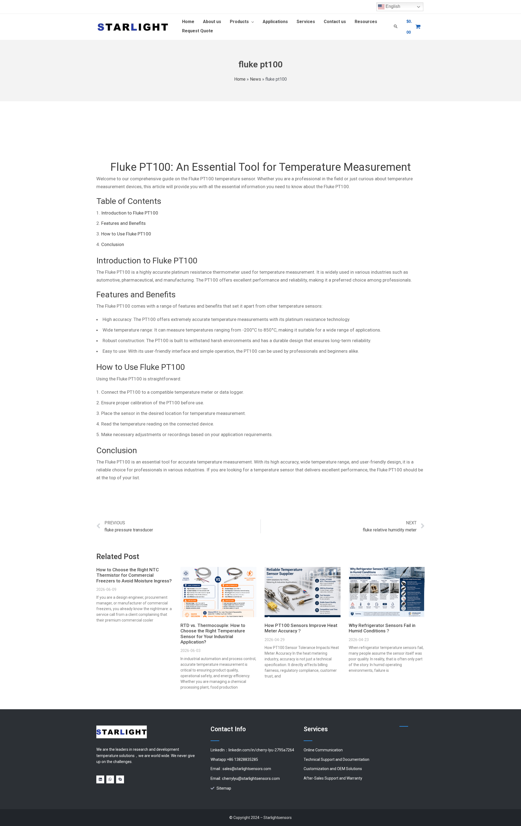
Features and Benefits (123, 223)
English (392, 6)
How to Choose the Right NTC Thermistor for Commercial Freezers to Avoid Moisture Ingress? (134, 575)
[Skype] (120, 779)
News (255, 79)
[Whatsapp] (110, 779)
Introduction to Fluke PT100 (129, 213)
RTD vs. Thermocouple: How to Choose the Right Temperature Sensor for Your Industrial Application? (212, 634)
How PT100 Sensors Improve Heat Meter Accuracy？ (301, 628)
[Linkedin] (100, 779)
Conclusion (112, 244)
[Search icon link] (395, 27)
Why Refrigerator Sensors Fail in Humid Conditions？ (382, 628)
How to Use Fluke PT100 (126, 234)
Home (240, 79)
